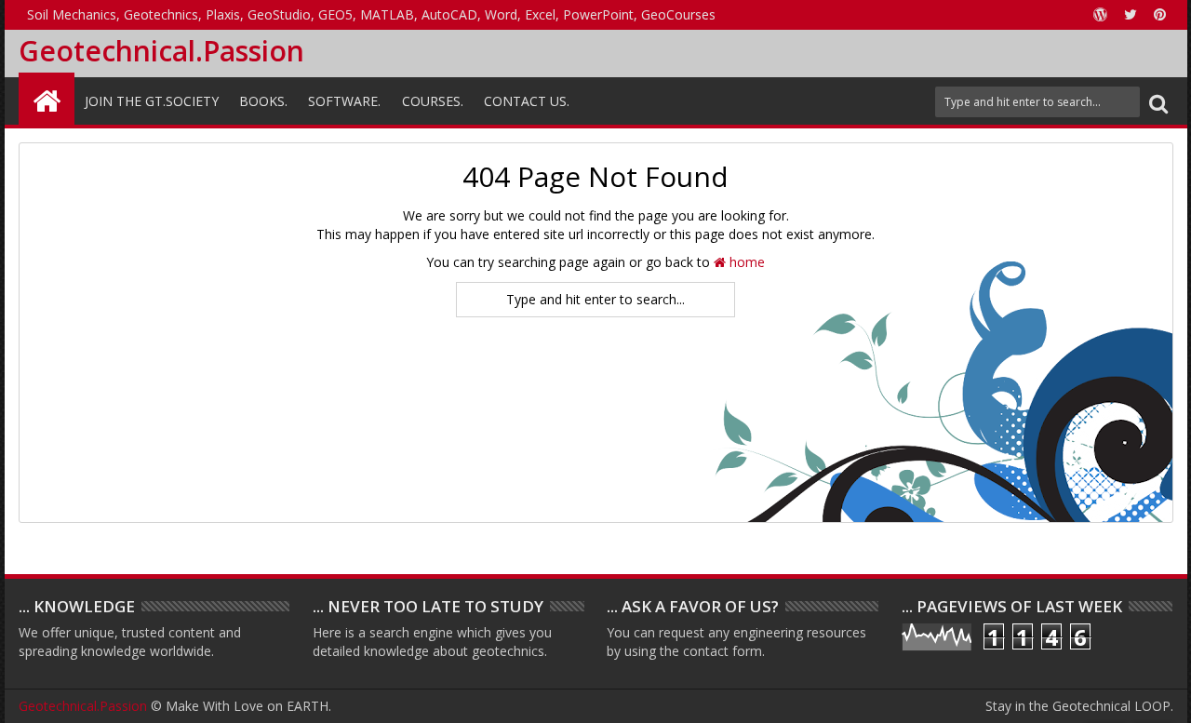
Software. (344, 101)
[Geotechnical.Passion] (46, 99)
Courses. (432, 101)
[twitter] (1130, 15)
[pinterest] (1160, 15)
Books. (263, 101)
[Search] (1158, 102)
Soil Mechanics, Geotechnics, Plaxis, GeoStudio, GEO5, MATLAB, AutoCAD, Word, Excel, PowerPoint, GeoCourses (371, 14)
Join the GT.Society (152, 101)
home (745, 262)
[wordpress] (1101, 15)
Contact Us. (526, 101)
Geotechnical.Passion (161, 51)
